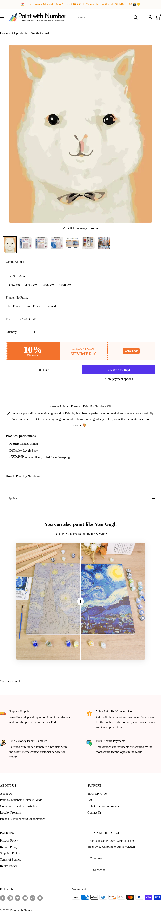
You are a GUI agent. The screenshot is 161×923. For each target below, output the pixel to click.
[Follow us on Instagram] (10, 898)
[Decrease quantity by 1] (24, 332)
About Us (6, 793)
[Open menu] (2, 17)
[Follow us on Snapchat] (40, 898)
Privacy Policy (9, 840)
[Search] (136, 17)
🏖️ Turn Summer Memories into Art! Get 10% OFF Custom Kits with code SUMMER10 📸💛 (80, 4)
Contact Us (94, 812)
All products (19, 33)
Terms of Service (10, 859)
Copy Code (131, 350)
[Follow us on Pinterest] (17, 898)
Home (4, 33)
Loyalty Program (10, 812)
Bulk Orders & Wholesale (103, 806)
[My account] (150, 17)
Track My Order (97, 793)
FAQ (90, 800)
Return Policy (8, 866)
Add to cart (42, 369)
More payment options (119, 379)
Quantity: (11, 332)
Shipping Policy (10, 853)
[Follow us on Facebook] (2, 898)
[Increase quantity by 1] (45, 332)
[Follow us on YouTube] (25, 898)
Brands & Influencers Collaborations (22, 818)
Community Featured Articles (18, 806)
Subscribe (99, 870)
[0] (157, 17)
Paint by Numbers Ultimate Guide (21, 800)
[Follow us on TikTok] (32, 898)
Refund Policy (9, 847)
